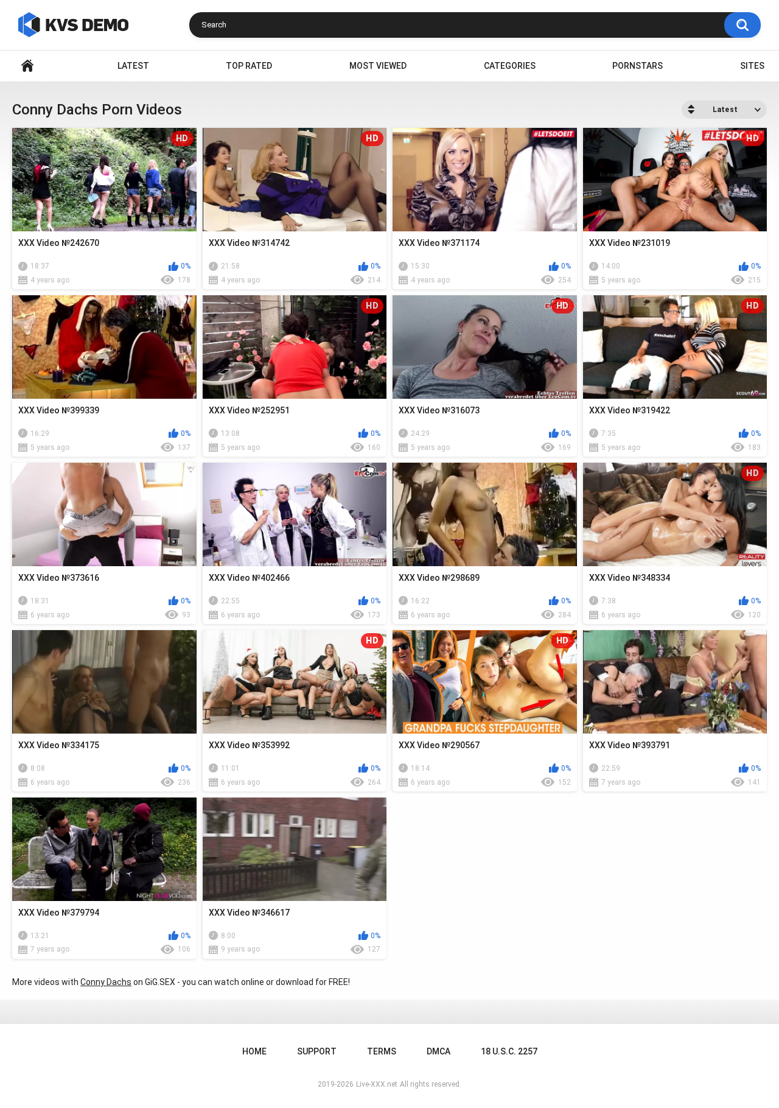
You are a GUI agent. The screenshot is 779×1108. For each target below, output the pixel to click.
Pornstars (637, 66)
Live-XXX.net (376, 1084)
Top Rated (249, 66)
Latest (133, 66)
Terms (381, 1051)
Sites (752, 66)
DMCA (438, 1051)
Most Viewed (378, 66)
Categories (510, 66)
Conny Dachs (105, 982)
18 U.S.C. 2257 (509, 1051)
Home (27, 66)
